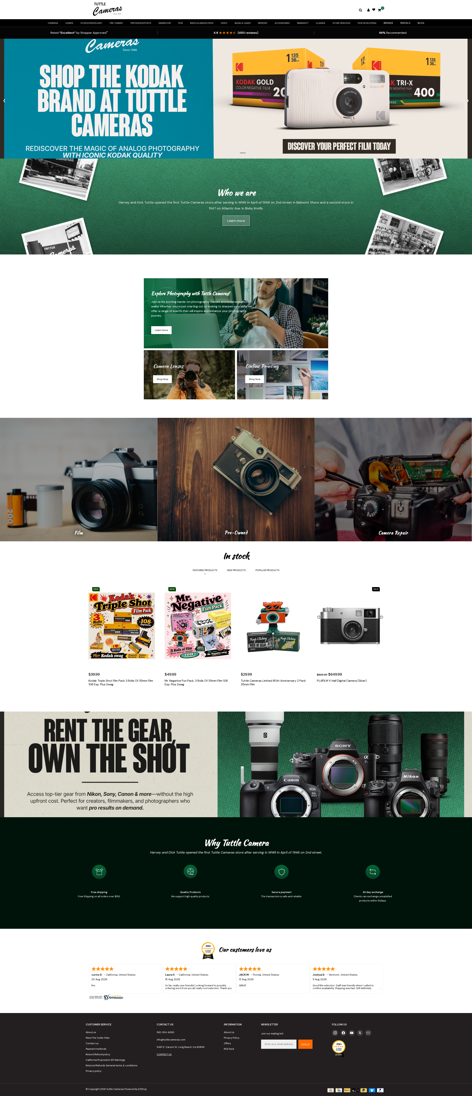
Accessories (282, 23)
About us (91, 1032)
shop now (162, 379)
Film (180, 23)
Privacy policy (93, 1071)
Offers (227, 1043)
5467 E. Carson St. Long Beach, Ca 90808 (180, 1047)
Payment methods (96, 1048)
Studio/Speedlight (91, 23)
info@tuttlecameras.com (171, 1039)
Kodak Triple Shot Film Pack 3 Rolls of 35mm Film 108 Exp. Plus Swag (120, 682)
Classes (320, 23)
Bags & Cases (243, 23)
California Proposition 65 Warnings (105, 1060)
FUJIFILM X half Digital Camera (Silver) (342, 681)
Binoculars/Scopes (201, 23)
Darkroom (165, 23)
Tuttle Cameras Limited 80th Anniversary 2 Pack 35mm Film (273, 682)
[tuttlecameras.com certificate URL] (236, 997)
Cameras (53, 23)
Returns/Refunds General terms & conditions (111, 1065)
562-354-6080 (165, 1032)
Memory (262, 23)
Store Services (341, 23)
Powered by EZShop (135, 1089)
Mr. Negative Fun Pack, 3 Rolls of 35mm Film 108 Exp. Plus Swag (196, 682)
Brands (388, 23)
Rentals (405, 23)
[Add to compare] (108, 695)
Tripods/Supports (140, 23)
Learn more (236, 220)
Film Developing (367, 23)
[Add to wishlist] (100, 695)
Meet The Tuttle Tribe (98, 1037)
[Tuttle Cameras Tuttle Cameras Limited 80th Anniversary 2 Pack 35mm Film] (274, 625)
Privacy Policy (231, 1037)
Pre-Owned (116, 23)
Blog (421, 23)
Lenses (69, 23)
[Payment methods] (330, 1090)
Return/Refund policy (98, 1054)
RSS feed (229, 1048)
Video (224, 23)
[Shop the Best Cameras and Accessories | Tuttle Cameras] (106, 9)
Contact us (92, 1043)
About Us (229, 1032)
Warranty (302, 23)
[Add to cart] (92, 695)
